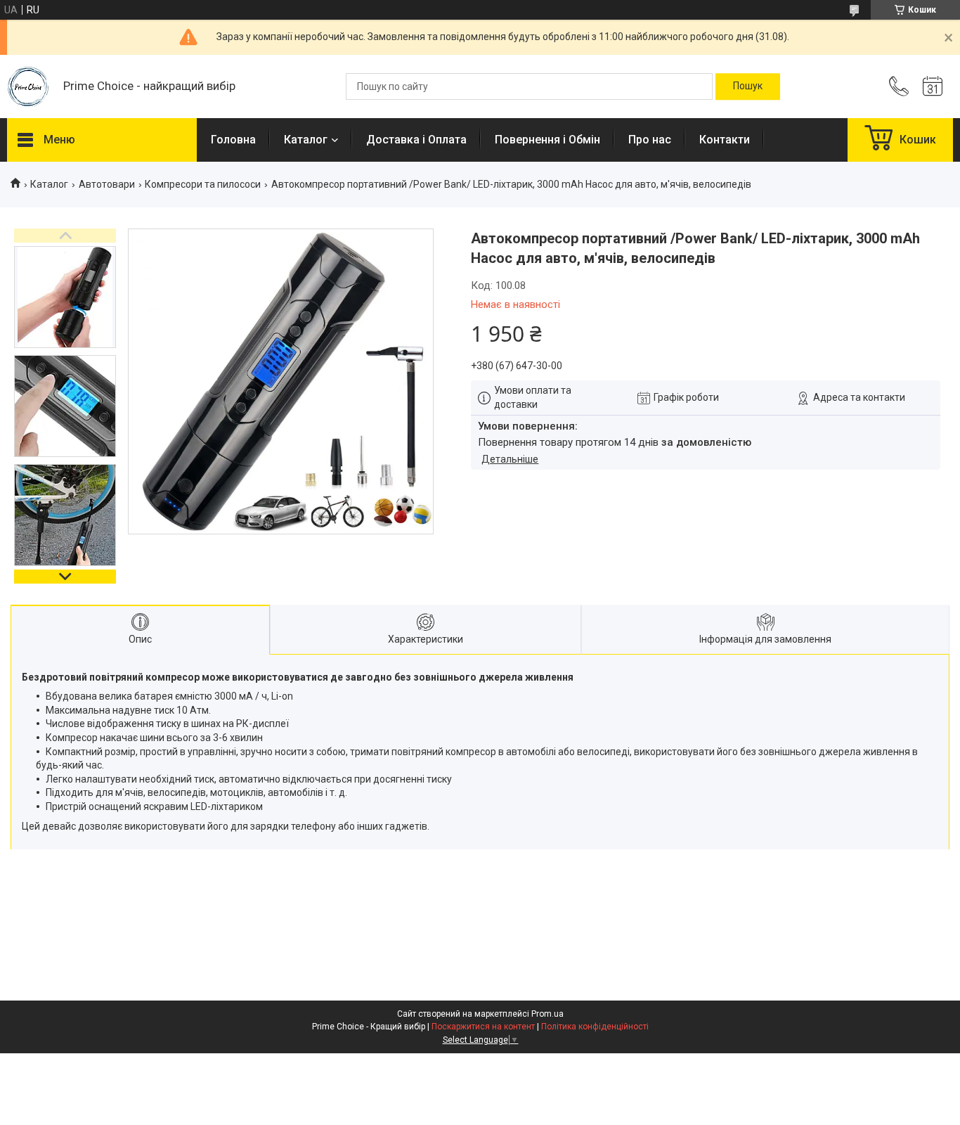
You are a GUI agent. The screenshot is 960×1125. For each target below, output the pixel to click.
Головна (233, 139)
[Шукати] (747, 86)
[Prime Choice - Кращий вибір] (28, 87)
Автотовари (107, 184)
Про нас (649, 139)
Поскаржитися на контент (483, 1026)
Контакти (724, 139)
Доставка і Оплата (416, 139)
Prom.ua (547, 1014)
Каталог (305, 139)
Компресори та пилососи (203, 184)
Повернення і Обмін (547, 139)
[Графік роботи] (932, 86)
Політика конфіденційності (595, 1026)
